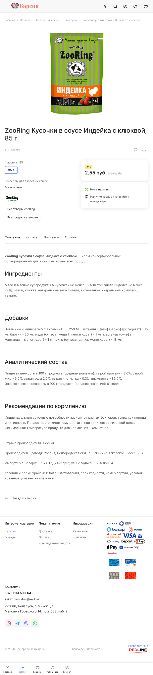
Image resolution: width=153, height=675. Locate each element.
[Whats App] (35, 623)
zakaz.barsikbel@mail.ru (22, 599)
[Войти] (125, 6)
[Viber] (26, 623)
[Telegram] (18, 623)
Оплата (31, 237)
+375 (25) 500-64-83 (20, 593)
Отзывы (71, 237)
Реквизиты (80, 531)
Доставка (51, 237)
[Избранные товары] (135, 6)
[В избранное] (135, 150)
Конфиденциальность (54, 543)
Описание (12, 237)
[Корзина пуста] (145, 6)
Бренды (10, 537)
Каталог (10, 531)
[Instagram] (9, 623)
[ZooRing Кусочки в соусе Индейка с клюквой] (76, 74)
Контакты (79, 537)
